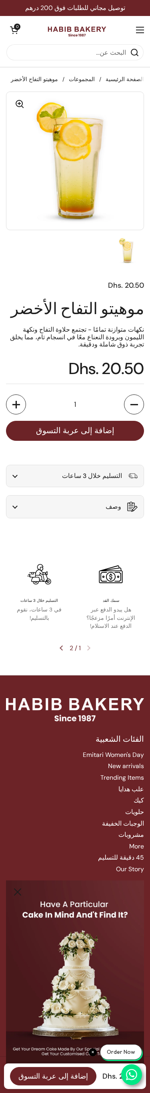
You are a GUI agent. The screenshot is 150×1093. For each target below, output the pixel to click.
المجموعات (82, 79)
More (136, 846)
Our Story (130, 869)
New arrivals (126, 766)
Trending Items (122, 777)
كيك (139, 800)
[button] (14, 30)
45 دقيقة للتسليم (121, 857)
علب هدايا (131, 789)
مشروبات (131, 834)
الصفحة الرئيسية (125, 79)
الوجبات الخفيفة (123, 823)
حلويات (134, 812)
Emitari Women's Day (113, 755)
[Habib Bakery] (77, 30)
